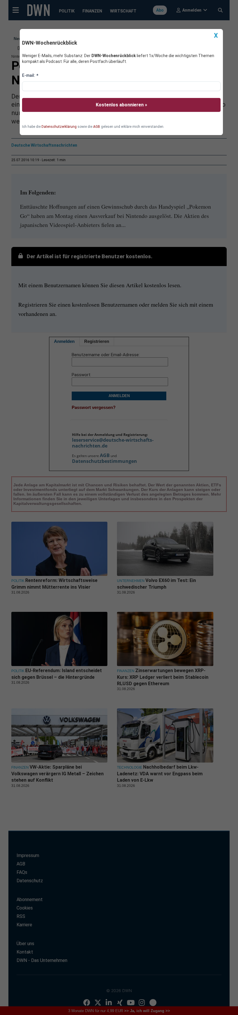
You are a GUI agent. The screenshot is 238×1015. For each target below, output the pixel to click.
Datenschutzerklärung (59, 127)
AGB (96, 127)
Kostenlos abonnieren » (121, 105)
